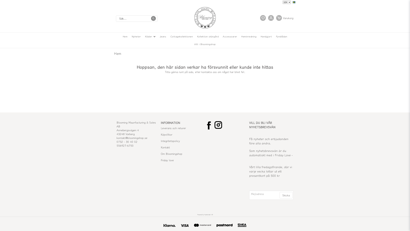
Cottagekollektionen (181, 36)
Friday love (167, 160)
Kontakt (165, 147)
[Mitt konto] (271, 18)
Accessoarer (230, 36)
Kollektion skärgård (208, 36)
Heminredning (248, 36)
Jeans (163, 36)
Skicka (286, 195)
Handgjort (266, 36)
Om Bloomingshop (171, 154)
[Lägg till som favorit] (263, 18)
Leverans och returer (173, 128)
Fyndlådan (281, 36)
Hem (125, 36)
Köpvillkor (166, 134)
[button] (294, 2)
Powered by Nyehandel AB (205, 214)
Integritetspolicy (170, 141)
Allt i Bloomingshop (205, 44)
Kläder (148, 36)
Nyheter (136, 36)
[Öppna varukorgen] (285, 18)
